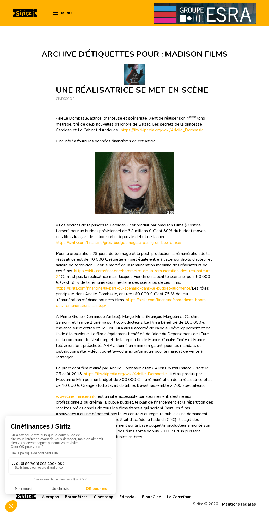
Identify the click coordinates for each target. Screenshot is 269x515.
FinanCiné (151, 496)
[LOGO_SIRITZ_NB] (25, 13)
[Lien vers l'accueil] (25, 497)
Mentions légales (239, 504)
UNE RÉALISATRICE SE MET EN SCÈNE (132, 90)
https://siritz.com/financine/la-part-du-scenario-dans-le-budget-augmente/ (124, 288)
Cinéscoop (65, 99)
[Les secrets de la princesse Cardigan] (134, 74)
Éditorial (127, 496)
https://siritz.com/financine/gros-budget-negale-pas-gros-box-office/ (119, 242)
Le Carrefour (179, 496)
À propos (50, 496)
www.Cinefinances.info (76, 396)
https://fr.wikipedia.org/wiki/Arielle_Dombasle (162, 130)
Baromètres (76, 496)
